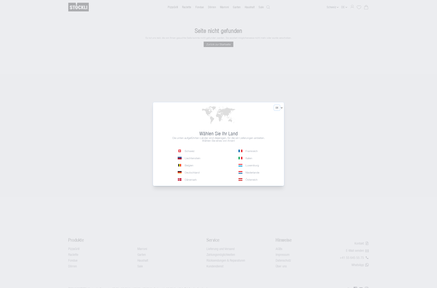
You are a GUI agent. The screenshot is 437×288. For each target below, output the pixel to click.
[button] (277, 107)
